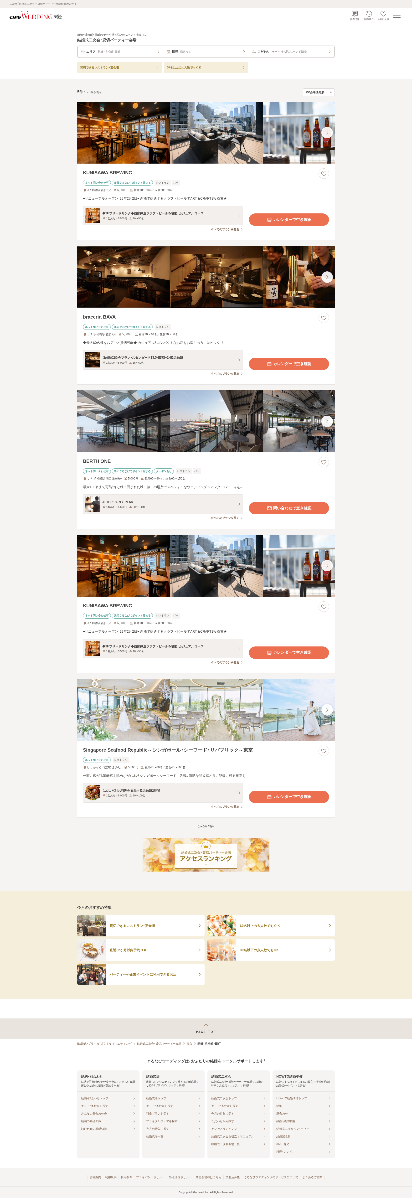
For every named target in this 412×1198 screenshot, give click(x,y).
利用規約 (111, 1177)
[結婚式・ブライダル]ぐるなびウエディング (104, 1043)
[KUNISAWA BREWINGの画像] (206, 133)
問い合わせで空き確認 (292, 508)
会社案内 (95, 1177)
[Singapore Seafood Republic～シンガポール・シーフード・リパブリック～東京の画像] (206, 710)
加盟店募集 (233, 1177)
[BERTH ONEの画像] (206, 421)
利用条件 (126, 1177)
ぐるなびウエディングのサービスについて (271, 1177)
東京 (189, 1043)
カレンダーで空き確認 (292, 219)
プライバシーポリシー (150, 1177)
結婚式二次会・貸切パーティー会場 (159, 1043)
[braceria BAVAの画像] (206, 277)
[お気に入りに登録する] (324, 173)
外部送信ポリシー (180, 1177)
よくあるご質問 (312, 1177)
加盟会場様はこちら (208, 1177)
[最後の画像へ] (327, 132)
